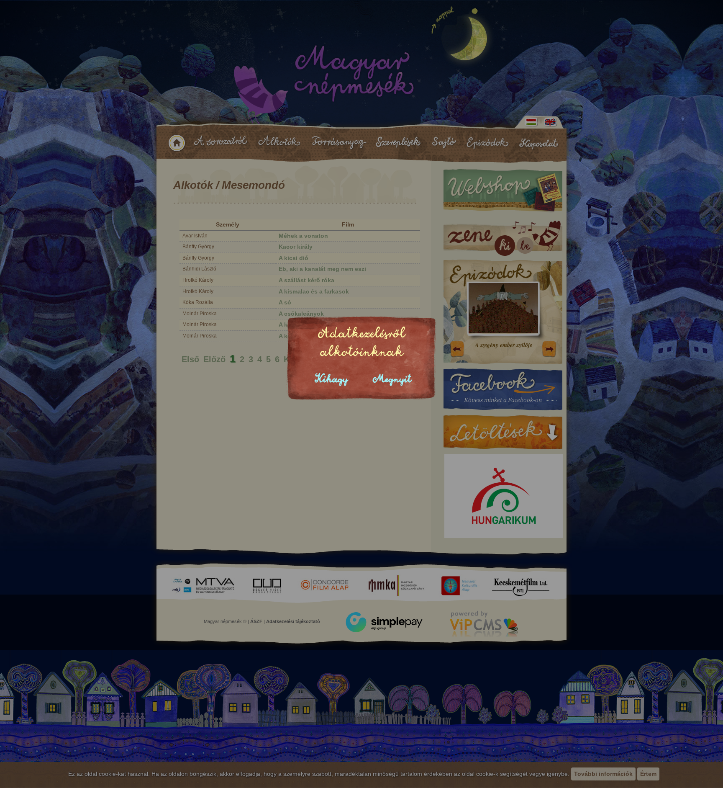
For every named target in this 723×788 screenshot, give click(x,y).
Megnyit (392, 379)
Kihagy (331, 379)
